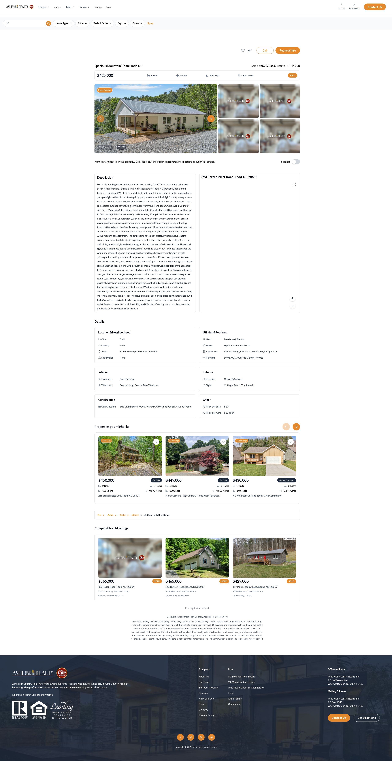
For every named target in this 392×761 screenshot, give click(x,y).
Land (231, 693)
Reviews (203, 693)
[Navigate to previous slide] (285, 426)
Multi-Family (235, 698)
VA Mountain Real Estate (241, 682)
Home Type (62, 23)
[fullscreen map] (294, 184)
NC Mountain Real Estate (241, 676)
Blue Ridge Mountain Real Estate (246, 687)
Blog (201, 704)
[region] (249, 245)
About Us (204, 676)
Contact (203, 709)
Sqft (120, 23)
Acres (136, 23)
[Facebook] (180, 737)
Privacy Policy (206, 715)
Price (81, 23)
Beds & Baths (100, 23)
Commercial (234, 704)
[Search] (48, 23)
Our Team (204, 682)
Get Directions (367, 717)
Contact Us (339, 717)
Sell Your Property (209, 687)
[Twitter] (201, 737)
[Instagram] (190, 737)
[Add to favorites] (243, 50)
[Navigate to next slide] (297, 426)
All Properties (206, 698)
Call (265, 50)
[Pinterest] (211, 737)
